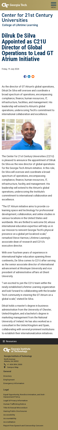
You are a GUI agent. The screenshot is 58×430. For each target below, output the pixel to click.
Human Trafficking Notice (14, 404)
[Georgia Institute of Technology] (14, 4)
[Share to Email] (33, 76)
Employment (8, 380)
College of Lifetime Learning (20, 25)
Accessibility (9, 415)
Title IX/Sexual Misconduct (15, 407)
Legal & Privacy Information (15, 400)
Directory (7, 376)
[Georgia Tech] (16, 350)
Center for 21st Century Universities (27, 18)
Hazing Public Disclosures (15, 411)
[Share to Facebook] (25, 76)
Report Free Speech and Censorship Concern (23, 425)
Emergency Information (13, 383)
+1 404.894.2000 (14, 364)
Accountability (9, 418)
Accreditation (9, 422)
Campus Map (12, 367)
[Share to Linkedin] (29, 76)
